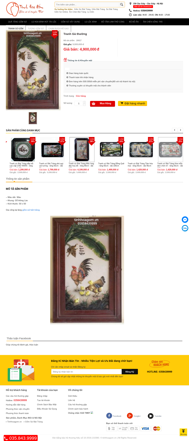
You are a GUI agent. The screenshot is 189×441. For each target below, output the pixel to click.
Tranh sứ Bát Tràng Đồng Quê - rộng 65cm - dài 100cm (109, 164)
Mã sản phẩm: (69, 40)
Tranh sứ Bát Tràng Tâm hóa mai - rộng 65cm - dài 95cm (138, 164)
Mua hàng (105, 103)
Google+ (137, 416)
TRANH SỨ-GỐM (15, 28)
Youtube (157, 416)
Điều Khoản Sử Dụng (47, 409)
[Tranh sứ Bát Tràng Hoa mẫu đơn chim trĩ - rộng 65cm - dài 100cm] (168, 149)
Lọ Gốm (90, 12)
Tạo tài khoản (43, 400)
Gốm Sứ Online (61, 12)
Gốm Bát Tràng (98, 9)
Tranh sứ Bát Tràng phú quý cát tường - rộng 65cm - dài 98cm (49, 165)
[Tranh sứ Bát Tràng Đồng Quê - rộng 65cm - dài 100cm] (109, 149)
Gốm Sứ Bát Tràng (82, 9)
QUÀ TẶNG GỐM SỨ (17, 22)
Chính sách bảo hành (78, 409)
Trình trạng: (68, 96)
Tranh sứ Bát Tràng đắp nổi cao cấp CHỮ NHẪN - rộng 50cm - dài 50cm (19, 165)
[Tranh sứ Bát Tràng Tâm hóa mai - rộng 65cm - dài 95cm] (138, 149)
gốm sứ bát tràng (31, 210)
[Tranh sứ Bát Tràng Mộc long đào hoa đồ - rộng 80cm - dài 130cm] (79, 149)
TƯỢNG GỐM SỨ (36, 28)
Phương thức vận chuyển (18, 409)
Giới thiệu (72, 396)
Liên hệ (71, 400)
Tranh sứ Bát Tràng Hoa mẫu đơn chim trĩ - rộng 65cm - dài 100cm (168, 165)
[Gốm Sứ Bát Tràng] (25, 9)
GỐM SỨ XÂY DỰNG (70, 22)
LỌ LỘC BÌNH (91, 22)
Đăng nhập (42, 396)
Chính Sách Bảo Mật (46, 404)
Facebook (117, 416)
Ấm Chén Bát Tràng (77, 12)
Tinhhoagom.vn (14, 421)
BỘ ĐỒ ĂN (134, 22)
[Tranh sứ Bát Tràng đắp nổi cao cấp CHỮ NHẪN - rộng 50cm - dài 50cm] (20, 149)
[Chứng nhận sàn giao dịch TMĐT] (92, 413)
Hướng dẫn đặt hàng (15, 404)
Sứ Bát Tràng (112, 9)
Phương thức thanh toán (17, 413)
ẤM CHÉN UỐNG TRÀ (153, 22)
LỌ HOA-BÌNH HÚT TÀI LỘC (43, 22)
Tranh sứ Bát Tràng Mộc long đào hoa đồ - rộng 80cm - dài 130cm (79, 165)
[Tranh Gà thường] (33, 70)
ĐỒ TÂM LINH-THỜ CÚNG (112, 22)
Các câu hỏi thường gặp (17, 396)
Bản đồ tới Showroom (143, 6)
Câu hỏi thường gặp (77, 404)
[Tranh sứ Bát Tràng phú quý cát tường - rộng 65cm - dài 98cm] (50, 149)
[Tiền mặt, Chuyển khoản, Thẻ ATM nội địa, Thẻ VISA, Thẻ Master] (134, 428)
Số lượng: (68, 103)
